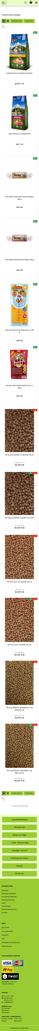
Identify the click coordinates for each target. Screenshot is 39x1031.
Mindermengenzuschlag (9, 909)
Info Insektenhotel (7, 931)
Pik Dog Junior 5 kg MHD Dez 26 (19, 645)
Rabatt (4, 903)
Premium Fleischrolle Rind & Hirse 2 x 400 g (19, 387)
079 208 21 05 (8, 1000)
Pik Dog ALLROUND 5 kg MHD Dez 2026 (19, 518)
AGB (3, 939)
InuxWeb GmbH (24, 1028)
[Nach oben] (33, 1027)
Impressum (5, 935)
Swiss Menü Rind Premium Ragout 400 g (19, 260)
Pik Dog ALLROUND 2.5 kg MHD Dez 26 (19, 455)
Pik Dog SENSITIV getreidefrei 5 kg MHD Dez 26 (19, 772)
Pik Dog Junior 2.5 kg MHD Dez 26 (19, 582)
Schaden (4, 912)
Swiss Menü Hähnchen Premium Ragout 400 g (19, 198)
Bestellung (5, 890)
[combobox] (16, 21)
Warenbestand (6, 906)
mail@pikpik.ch (8, 1002)
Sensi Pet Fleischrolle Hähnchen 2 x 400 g (19, 331)
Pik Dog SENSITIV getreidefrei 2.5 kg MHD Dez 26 (19, 709)
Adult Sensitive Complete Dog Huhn (19, 73)
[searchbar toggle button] (25, 3)
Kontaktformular (7, 946)
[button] (4, 21)
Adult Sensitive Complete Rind (19, 134)
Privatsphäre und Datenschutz (11, 942)
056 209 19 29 (8, 998)
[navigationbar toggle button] (36, 3)
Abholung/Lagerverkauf (9, 893)
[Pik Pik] (3, 3)
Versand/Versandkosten (9, 897)
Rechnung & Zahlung (8, 900)
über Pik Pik (5, 927)
